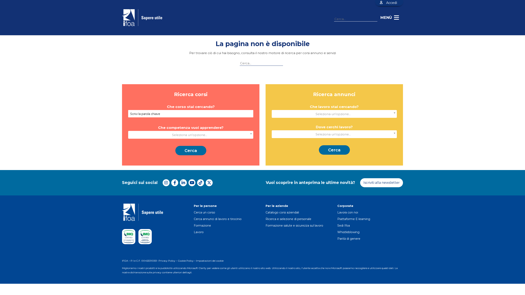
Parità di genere (348, 239)
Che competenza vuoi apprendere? (191, 128)
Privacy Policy (167, 260)
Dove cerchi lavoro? (334, 127)
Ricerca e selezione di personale (288, 219)
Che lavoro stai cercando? (334, 107)
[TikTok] (200, 182)
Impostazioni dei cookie (210, 260)
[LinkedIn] (183, 182)
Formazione (202, 225)
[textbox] (190, 134)
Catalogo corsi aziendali (282, 212)
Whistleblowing (348, 232)
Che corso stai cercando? (191, 107)
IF (123, 260)
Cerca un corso (204, 212)
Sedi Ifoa (343, 225)
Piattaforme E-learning (353, 219)
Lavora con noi (347, 212)
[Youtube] (191, 182)
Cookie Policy (186, 260)
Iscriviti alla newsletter (381, 183)
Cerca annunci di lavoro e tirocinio (218, 219)
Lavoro (199, 232)
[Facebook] (174, 182)
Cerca (191, 150)
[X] (209, 182)
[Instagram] (166, 182)
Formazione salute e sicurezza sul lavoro (294, 225)
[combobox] (190, 135)
